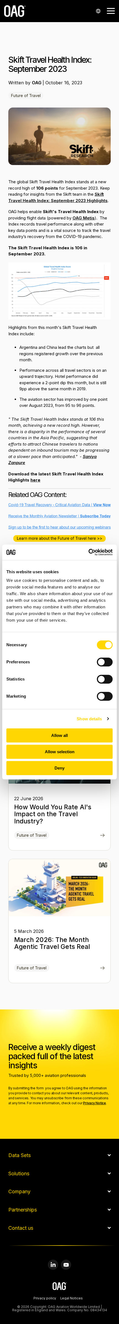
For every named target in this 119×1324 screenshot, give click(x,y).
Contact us (20, 1228)
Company (19, 1191)
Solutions (18, 1173)
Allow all (59, 735)
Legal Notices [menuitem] (71, 1298)
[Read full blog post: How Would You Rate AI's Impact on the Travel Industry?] (102, 836)
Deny (59, 768)
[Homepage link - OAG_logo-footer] (60, 1287)
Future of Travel (26, 95)
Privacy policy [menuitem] (44, 1298)
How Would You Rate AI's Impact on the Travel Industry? (52, 814)
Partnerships (22, 1210)
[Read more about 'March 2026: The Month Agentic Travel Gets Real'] (59, 887)
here (35, 480)
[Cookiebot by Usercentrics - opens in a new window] (88, 552)
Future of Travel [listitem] (31, 835)
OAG (37, 82)
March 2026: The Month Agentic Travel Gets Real (52, 943)
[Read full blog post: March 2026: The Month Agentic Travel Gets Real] (102, 968)
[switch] (105, 662)
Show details (89, 718)
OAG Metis (84, 218)
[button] (111, 10)
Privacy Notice (94, 1103)
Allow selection (59, 751)
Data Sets (19, 1155)
